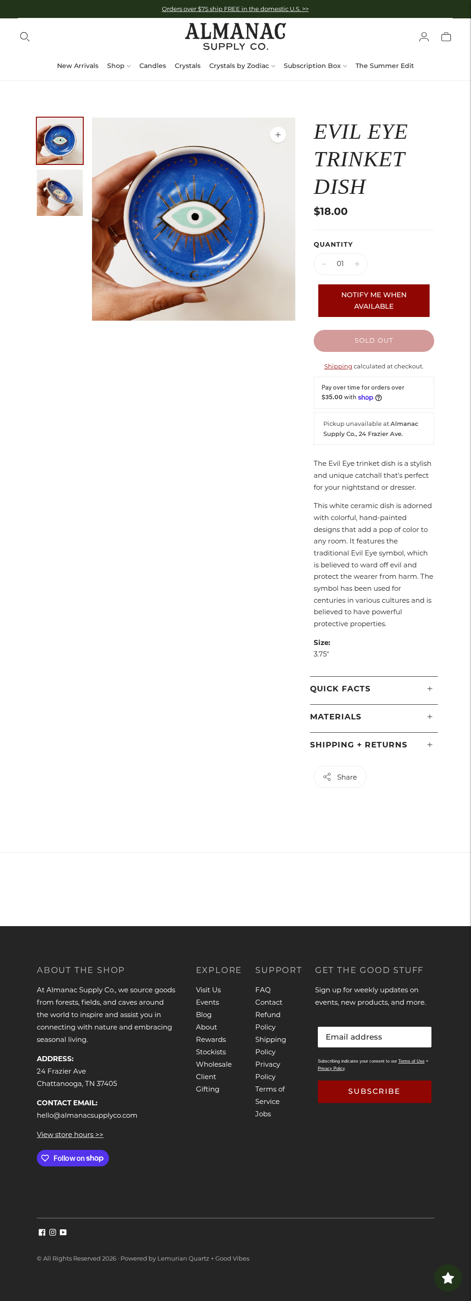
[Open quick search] (24, 37)
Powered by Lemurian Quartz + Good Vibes (185, 1258)
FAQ (263, 989)
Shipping (338, 366)
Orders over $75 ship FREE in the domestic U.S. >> (235, 9)
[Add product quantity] (357, 264)
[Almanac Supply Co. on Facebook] (42, 1233)
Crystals (188, 66)
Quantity (333, 244)
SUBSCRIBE (374, 1091)
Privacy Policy (331, 1068)
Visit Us (208, 989)
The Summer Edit (385, 66)
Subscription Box (312, 66)
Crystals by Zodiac (239, 66)
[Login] (424, 37)
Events (207, 1002)
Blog (204, 1014)
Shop (116, 66)
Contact (268, 1002)
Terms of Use (411, 1061)
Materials (336, 716)
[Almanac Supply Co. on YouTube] (63, 1233)
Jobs (263, 1113)
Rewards (211, 1039)
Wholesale (214, 1064)
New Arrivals (77, 66)
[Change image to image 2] (60, 193)
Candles (152, 66)
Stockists (211, 1051)
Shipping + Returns (359, 744)
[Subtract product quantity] (323, 264)
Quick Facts (340, 688)
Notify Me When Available (374, 300)
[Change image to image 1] (60, 141)
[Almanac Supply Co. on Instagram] (52, 1233)
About (206, 1027)
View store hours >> (70, 1134)
